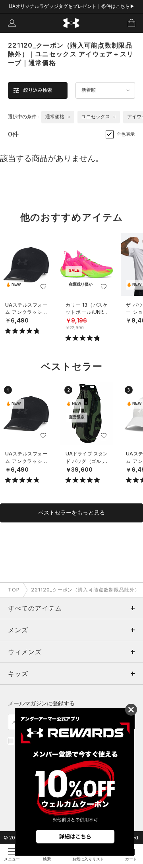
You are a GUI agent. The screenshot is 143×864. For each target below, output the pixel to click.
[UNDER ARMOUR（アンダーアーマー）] (72, 23)
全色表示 (126, 134)
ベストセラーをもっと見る (71, 512)
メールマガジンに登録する (41, 703)
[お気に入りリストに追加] (43, 286)
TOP (14, 590)
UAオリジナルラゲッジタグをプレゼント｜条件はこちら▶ (72, 6)
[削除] (68, 117)
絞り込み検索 (37, 90)
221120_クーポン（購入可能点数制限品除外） (85, 590)
